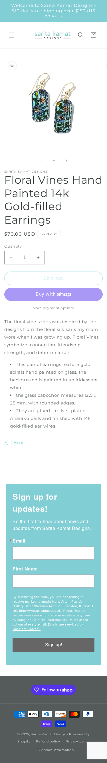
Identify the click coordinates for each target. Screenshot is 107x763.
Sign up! (53, 644)
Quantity (13, 246)
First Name (25, 568)
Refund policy (48, 741)
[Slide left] (41, 161)
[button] (11, 35)
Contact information (56, 750)
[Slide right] (66, 161)
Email (19, 541)
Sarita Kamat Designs (49, 734)
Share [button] (17, 443)
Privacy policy (78, 741)
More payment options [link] (54, 308)
